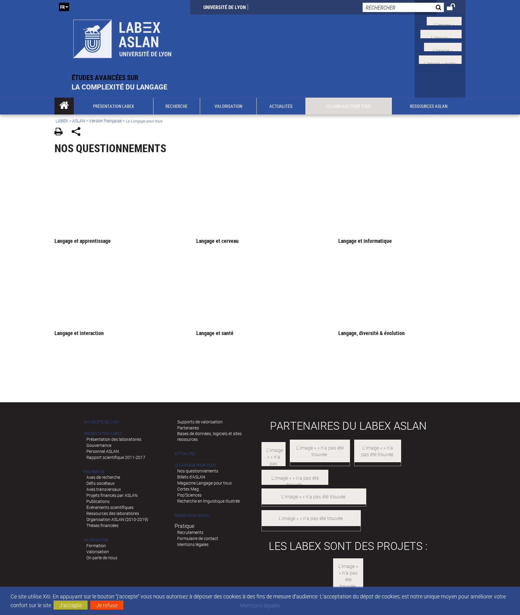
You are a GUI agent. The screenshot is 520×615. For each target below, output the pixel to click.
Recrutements (190, 532)
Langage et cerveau (217, 240)
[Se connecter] (455, 8)
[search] (403, 7)
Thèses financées (102, 525)
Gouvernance (98, 445)
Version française (105, 121)
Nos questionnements (197, 471)
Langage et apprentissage (82, 240)
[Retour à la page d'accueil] (122, 36)
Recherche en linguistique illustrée (208, 501)
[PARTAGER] (78, 132)
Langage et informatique (365, 240)
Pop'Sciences (189, 495)
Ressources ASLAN (192, 515)
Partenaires (188, 428)
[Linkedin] (443, 46)
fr (62, 7)
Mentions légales (193, 544)
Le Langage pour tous (195, 465)
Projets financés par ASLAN (112, 495)
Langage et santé (215, 333)
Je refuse (107, 605)
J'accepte (70, 605)
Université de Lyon (224, 7)
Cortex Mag (188, 489)
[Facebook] (441, 33)
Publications (98, 501)
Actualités (185, 453)
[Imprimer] (60, 132)
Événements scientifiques (110, 507)
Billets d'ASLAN (191, 477)
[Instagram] (440, 59)
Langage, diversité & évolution (371, 333)
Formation (96, 545)
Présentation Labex (102, 433)
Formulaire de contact (197, 538)
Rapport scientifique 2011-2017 (115, 457)
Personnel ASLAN (102, 451)
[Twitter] (444, 20)
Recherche (94, 471)
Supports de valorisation (200, 422)
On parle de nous (101, 557)
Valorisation (96, 539)
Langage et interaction (79, 333)
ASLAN (78, 121)
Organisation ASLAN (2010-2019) (117, 519)
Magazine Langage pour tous (204, 483)
